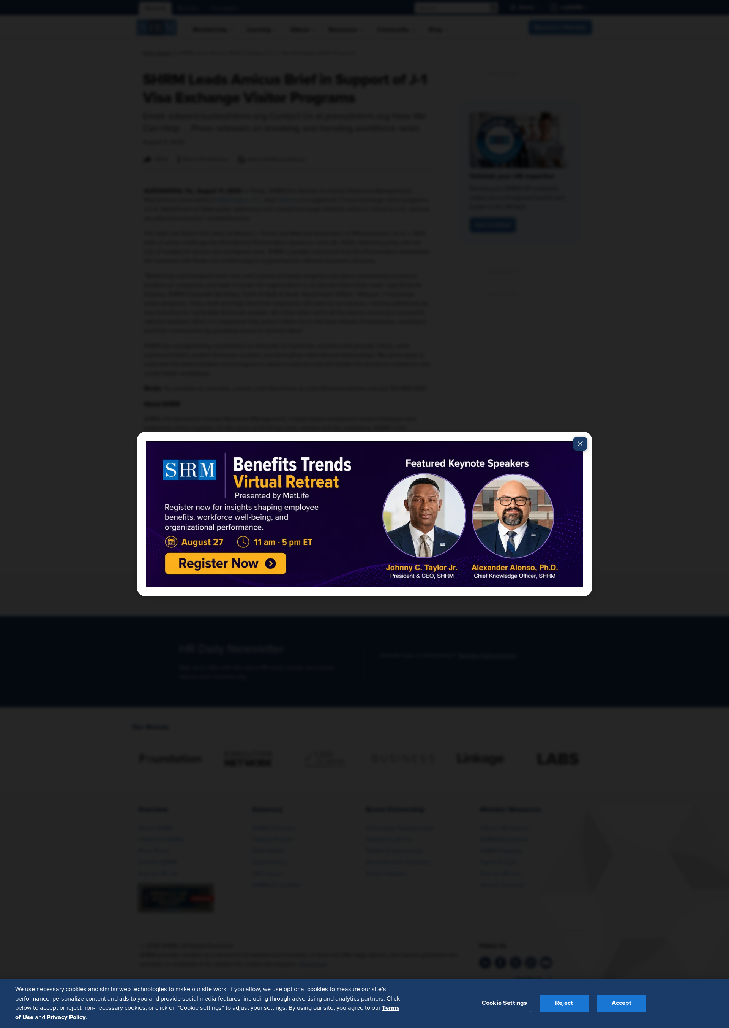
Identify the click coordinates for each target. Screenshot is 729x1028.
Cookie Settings (504, 1003)
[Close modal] (580, 444)
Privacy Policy (66, 1017)
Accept (621, 1003)
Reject (564, 1003)
